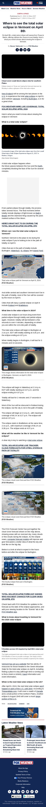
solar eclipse (30, 96)
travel (24, 674)
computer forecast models (18, 539)
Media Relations (23, 781)
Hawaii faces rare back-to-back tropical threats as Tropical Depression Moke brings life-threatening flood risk (12, 745)
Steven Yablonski (16, 46)
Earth (40, 166)
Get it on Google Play (29, 796)
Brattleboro (23, 305)
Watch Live (5, 8)
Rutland (11, 305)
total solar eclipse (35, 440)
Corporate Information (23, 784)
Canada (39, 691)
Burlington (33, 99)
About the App (23, 768)
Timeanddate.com (9, 691)
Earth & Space (23, 14)
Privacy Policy (23, 771)
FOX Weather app (9, 612)
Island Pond (38, 251)
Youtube (23, 791)
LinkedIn (27, 791)
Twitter (21, 49)
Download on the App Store (16, 796)
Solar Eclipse (12, 703)
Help (23, 787)
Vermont (16, 99)
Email (25, 49)
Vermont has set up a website (14, 664)
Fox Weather (23, 3)
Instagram (18, 791)
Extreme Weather (39, 8)
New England (7, 94)
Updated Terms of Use (23, 774)
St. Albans (25, 251)
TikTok (32, 791)
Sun (28, 703)
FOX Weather (33, 46)
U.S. (3, 96)
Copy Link (28, 49)
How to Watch (26, 8)
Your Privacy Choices (25, 778)
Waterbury (15, 251)
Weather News (15, 8)
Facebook (17, 49)
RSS (36, 791)
